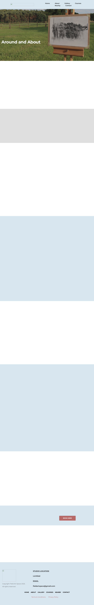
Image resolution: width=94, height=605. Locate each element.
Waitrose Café (52, 328)
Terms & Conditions (38, 597)
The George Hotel (53, 186)
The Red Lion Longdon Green (20, 274)
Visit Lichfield (14, 410)
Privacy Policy (53, 597)
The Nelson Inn (14, 242)
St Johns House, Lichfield (57, 174)
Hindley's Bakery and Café (57, 337)
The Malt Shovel (15, 283)
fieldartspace (38, 586)
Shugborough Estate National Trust (23, 428)
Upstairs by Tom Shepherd (19, 256)
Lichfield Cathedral (16, 390)
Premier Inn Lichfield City (57, 198)
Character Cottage (54, 165)
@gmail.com (49, 586)
